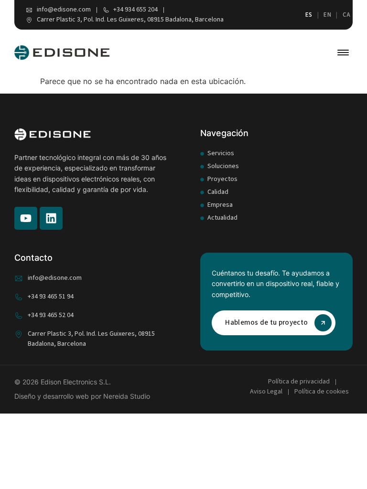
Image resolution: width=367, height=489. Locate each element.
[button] (343, 52)
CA (347, 15)
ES (309, 15)
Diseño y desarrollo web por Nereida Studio (82, 396)
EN (327, 15)
